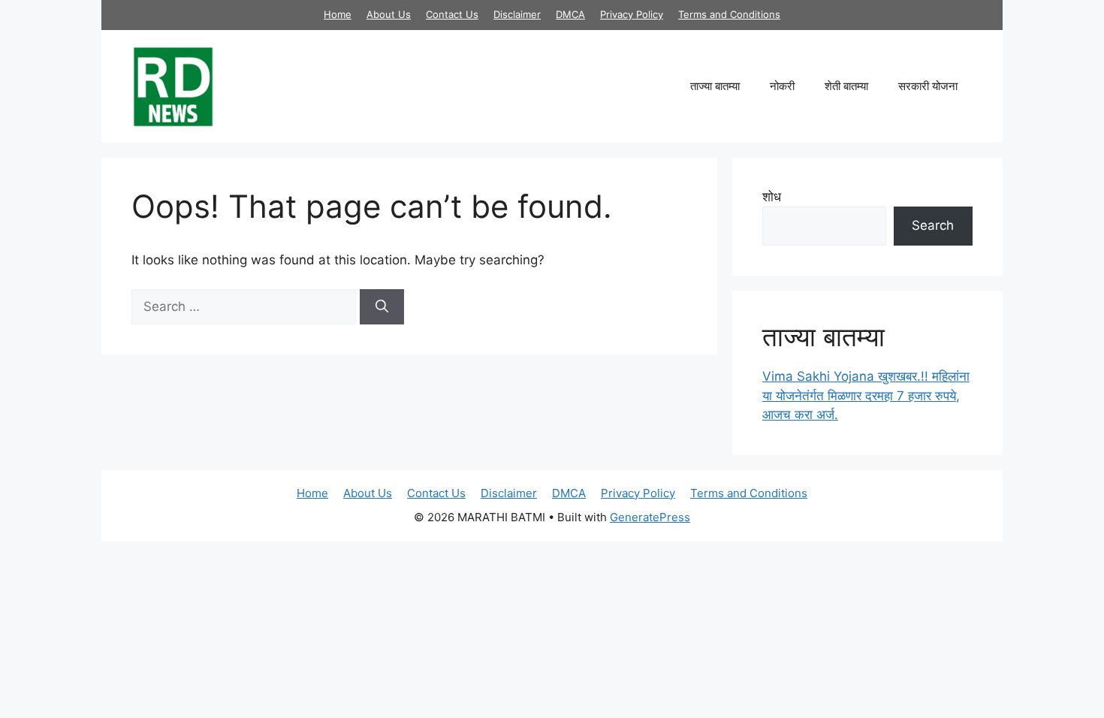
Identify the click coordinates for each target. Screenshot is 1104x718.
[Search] (382, 307)
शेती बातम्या (846, 86)
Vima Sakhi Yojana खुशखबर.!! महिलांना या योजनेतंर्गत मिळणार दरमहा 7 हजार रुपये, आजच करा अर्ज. (866, 395)
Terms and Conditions (729, 14)
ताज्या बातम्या (715, 86)
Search (933, 225)
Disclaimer (517, 14)
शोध (771, 196)
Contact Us (452, 14)
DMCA (570, 14)
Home (337, 14)
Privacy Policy (631, 14)
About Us (388, 14)
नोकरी (782, 86)
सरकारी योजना (928, 86)
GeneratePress (650, 517)
